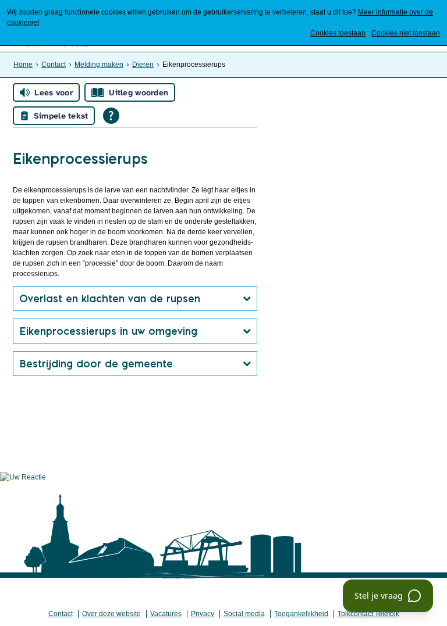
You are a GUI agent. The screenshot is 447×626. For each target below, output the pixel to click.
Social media (244, 614)
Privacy (202, 614)
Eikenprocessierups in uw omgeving (108, 331)
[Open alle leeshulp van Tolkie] (111, 116)
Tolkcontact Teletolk (368, 614)
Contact (53, 64)
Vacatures (166, 614)
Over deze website (111, 614)
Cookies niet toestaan (405, 33)
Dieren (143, 64)
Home (23, 64)
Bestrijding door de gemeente (96, 363)
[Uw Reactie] (23, 477)
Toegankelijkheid (301, 614)
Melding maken (98, 64)
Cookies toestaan (338, 33)
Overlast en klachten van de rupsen (109, 298)
